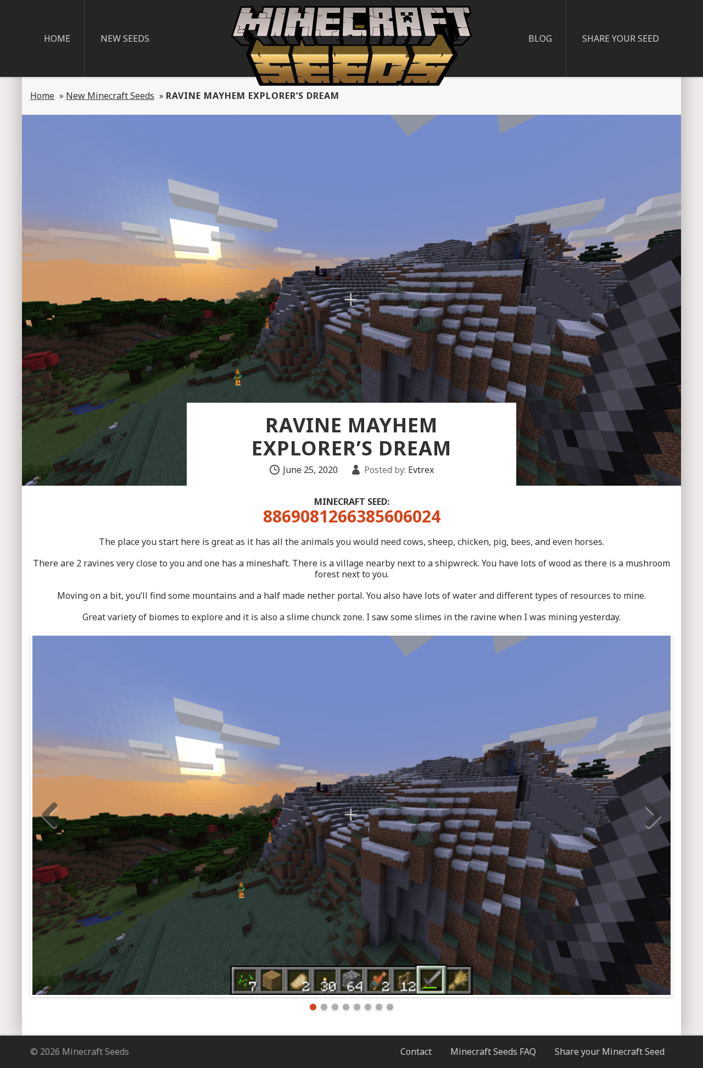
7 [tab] (379, 1007)
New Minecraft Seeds (110, 96)
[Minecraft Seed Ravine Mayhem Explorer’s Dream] (351, 815)
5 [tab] (357, 1007)
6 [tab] (368, 1007)
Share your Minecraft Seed (610, 1051)
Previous (50, 815)
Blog (540, 38)
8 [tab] (390, 1007)
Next (653, 815)
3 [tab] (335, 1007)
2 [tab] (324, 1007)
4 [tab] (346, 1007)
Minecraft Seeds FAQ (493, 1051)
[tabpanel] (351, 815)
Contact (416, 1051)
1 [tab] (313, 1007)
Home (57, 38)
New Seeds (125, 38)
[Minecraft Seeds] (351, 45)
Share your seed (620, 38)
